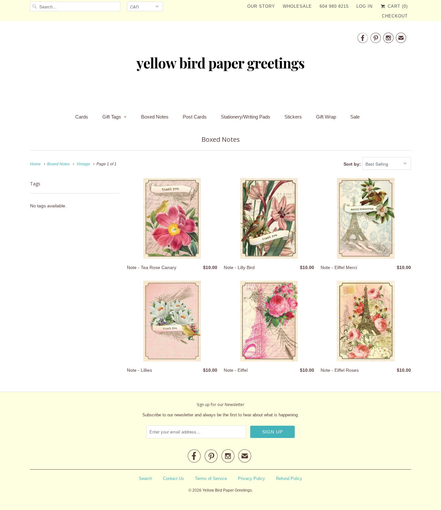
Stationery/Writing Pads (245, 117)
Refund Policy (289, 478)
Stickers (293, 117)
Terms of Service (211, 478)
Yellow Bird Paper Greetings (227, 490)
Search (145, 478)
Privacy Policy (251, 478)
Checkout (395, 16)
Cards (81, 117)
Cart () (397, 6)
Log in (364, 6)
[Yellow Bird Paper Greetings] (220, 65)
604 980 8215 (334, 6)
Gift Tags (111, 117)
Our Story (261, 6)
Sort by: (353, 164)
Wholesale (297, 6)
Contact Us (173, 478)
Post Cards (195, 117)
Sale (355, 117)
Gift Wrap (326, 117)
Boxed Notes (155, 117)
